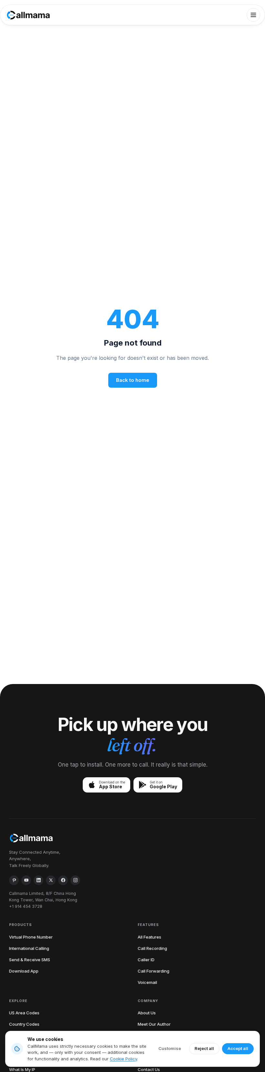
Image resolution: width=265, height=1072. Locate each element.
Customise (169, 1048)
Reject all (204, 1048)
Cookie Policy (123, 1058)
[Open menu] (253, 15)
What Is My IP (22, 1069)
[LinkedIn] (38, 880)
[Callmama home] (28, 15)
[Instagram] (75, 880)
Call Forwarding (153, 971)
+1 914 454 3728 (25, 906)
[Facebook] (63, 880)
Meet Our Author (154, 1024)
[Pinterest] (14, 880)
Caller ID (146, 959)
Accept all (238, 1048)
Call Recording (152, 948)
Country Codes (24, 1024)
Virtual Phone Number (31, 937)
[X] (51, 880)
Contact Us (149, 1069)
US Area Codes (24, 1012)
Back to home (132, 380)
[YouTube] (26, 880)
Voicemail (147, 982)
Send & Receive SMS (29, 959)
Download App (23, 971)
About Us (147, 1012)
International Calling (29, 948)
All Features (149, 937)
